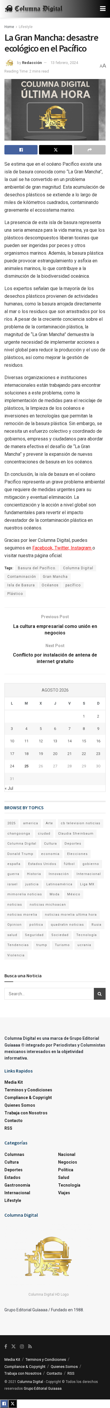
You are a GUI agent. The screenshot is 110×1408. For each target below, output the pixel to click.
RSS (8, 1128)
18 (26, 753)
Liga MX (87, 884)
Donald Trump (20, 854)
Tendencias (18, 945)
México (73, 894)
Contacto (13, 1120)
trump (41, 945)
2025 (11, 823)
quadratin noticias (67, 925)
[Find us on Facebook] (5, 1346)
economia (50, 854)
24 (12, 766)
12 (41, 741)
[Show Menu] (103, 9)
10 (12, 741)
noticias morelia (22, 915)
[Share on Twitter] (55, 149)
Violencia (16, 955)
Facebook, (43, 548)
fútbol (69, 864)
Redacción (32, 62)
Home (9, 27)
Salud (63, 1177)
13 (55, 741)
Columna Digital (78, 568)
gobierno (90, 864)
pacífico (73, 585)
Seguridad (34, 935)
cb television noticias (80, 823)
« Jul (9, 788)
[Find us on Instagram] (22, 1346)
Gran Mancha (55, 577)
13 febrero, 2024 (64, 62)
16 (98, 741)
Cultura (50, 844)
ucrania (84, 945)
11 (26, 741)
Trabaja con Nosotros (26, 1113)
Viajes (64, 1192)
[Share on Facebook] (21, 149)
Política (65, 1169)
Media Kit (13, 1082)
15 (84, 741)
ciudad (44, 833)
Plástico (15, 594)
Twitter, (63, 548)
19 (41, 753)
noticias (14, 905)
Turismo (62, 945)
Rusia (96, 925)
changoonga (18, 833)
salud (12, 935)
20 (55, 753)
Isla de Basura (21, 585)
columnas (14, 1154)
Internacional (89, 874)
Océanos (50, 585)
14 (69, 741)
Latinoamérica (59, 884)
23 (98, 753)
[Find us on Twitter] (13, 1346)
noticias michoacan (48, 905)
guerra (13, 874)
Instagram (81, 548)
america (30, 823)
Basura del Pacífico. (37, 568)
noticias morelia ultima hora (71, 915)
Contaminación (21, 577)
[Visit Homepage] (33, 9)
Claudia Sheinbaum (76, 833)
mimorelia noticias (24, 894)
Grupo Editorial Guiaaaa (43, 1388)
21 (69, 753)
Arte (49, 823)
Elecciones (77, 854)
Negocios (67, 1162)
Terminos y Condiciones (28, 1090)
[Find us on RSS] (30, 1346)
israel (12, 884)
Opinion (14, 925)
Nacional (66, 1154)
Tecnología (86, 935)
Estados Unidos (42, 864)
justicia (32, 884)
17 (12, 753)
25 (26, 766)
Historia (34, 874)
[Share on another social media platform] (90, 149)
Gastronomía (17, 1185)
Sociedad (60, 935)
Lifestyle (26, 27)
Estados (12, 1177)
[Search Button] (100, 994)
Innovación (59, 874)
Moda (55, 894)
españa (14, 864)
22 (84, 753)
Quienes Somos (19, 1105)
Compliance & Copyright (28, 1097)
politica (36, 925)
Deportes (73, 844)
